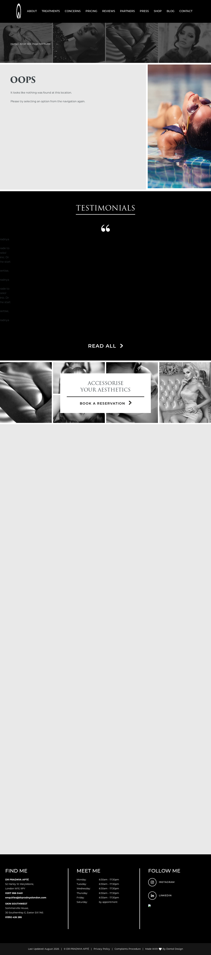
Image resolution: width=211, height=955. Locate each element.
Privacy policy (102, 948)
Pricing (91, 11)
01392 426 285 (13, 917)
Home (14, 43)
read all (103, 345)
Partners (127, 11)
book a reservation (103, 403)
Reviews (108, 11)
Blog (170, 11)
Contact (185, 11)
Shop (158, 11)
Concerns (73, 11)
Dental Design (174, 948)
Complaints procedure (128, 948)
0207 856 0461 (14, 893)
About (32, 11)
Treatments (51, 11)
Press (144, 11)
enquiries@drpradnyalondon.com (25, 897)
